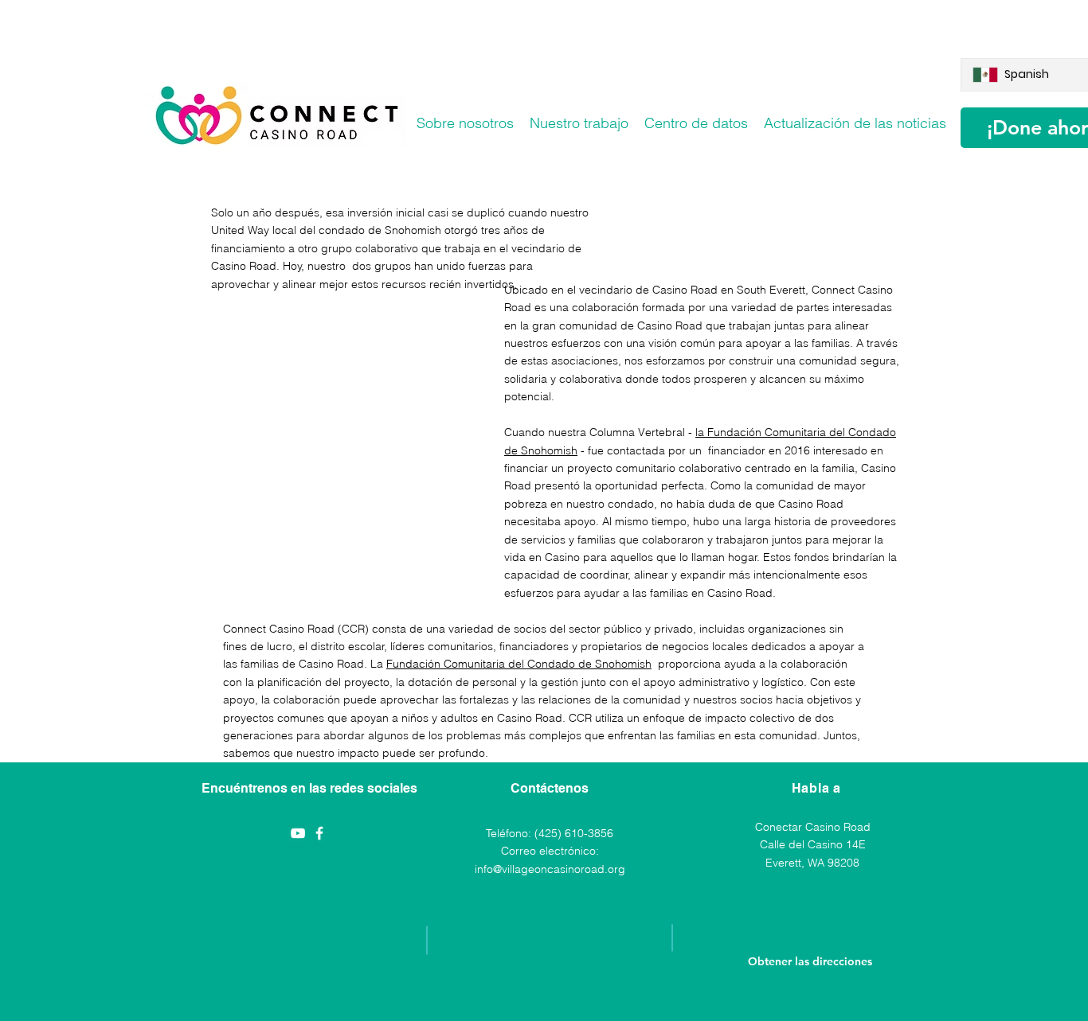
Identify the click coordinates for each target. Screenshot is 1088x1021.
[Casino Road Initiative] (319, 833)
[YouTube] (298, 833)
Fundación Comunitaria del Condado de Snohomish (519, 664)
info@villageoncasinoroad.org (550, 869)
